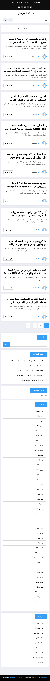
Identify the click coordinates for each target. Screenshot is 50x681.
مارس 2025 (39, 475)
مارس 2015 (39, 577)
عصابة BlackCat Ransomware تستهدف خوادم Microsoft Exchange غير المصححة (26, 185)
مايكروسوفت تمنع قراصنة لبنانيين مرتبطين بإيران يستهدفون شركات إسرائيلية (27, 242)
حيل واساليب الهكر (37, 657)
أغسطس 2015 (38, 558)
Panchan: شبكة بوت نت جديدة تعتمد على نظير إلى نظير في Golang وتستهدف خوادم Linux (26, 156)
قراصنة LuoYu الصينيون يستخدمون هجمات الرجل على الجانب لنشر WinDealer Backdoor (27, 300)
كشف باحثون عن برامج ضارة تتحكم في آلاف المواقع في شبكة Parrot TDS (25, 271)
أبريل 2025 (39, 470)
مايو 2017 (40, 499)
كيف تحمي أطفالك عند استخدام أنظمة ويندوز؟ (29, 375)
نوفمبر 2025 (39, 436)
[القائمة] (45, 19)
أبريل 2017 (40, 504)
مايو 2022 (40, 489)
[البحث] (10, 20)
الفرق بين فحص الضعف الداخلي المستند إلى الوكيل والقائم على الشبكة (29, 98)
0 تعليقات (34, 56)
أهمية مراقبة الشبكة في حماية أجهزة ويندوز (30, 366)
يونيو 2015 (40, 563)
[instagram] (22, 7)
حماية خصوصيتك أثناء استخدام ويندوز (32, 380)
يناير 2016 (40, 538)
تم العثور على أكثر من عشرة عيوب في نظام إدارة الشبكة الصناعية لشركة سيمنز (25, 69)
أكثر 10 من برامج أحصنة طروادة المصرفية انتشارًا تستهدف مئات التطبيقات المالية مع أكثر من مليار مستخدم (28, 213)
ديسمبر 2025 (39, 431)
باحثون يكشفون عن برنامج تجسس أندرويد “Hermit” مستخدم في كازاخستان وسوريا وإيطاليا (27, 40)
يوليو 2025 (40, 455)
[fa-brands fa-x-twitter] (28, 7)
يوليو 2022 (40, 480)
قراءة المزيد (8, 56)
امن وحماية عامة (38, 633)
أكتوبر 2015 (39, 548)
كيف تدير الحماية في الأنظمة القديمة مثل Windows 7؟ (27, 361)
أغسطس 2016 (38, 523)
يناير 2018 (40, 494)
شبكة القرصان (25, 13)
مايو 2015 (40, 567)
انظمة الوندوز (39, 643)
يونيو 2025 (40, 460)
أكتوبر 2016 (39, 514)
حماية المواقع (39, 653)
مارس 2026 (39, 416)
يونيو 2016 (40, 528)
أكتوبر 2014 (39, 602)
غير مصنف (40, 662)
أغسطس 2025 (38, 450)
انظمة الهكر (39, 638)
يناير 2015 (40, 587)
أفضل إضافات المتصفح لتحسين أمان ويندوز (30, 370)
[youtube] (19, 7)
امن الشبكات (39, 628)
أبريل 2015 (40, 572)
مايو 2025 (40, 465)
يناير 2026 (40, 426)
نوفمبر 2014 (39, 597)
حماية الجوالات (39, 648)
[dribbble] (25, 7)
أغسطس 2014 (38, 607)
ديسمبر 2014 (39, 592)
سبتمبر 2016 (39, 519)
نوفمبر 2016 (39, 509)
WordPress (44, 677)
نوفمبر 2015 (39, 543)
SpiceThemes (13, 677)
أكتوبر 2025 (39, 440)
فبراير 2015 (39, 582)
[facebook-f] (31, 7)
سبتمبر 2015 (39, 553)
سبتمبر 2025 (39, 445)
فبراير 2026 (39, 421)
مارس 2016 (39, 533)
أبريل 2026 (39, 411)
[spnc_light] (5, 20)
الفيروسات (40, 623)
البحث (42, 337)
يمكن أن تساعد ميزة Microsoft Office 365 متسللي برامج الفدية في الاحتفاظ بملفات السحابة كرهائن (26, 127)
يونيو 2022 (40, 484)
